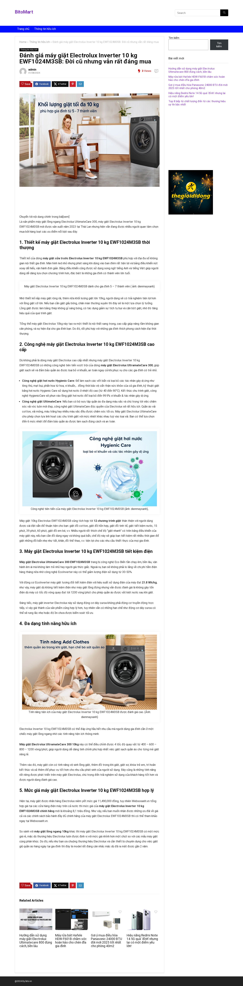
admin (32, 69)
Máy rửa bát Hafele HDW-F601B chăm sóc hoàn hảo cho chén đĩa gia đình (71, 941)
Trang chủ (23, 29)
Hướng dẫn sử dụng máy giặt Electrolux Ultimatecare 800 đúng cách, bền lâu (35, 941)
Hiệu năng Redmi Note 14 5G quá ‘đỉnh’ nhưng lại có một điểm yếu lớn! (142, 941)
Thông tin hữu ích (45, 29)
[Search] (224, 12)
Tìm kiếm (173, 37)
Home (23, 42)
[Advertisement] (116, 13)
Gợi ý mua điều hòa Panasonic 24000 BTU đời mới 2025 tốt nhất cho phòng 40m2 (106, 941)
